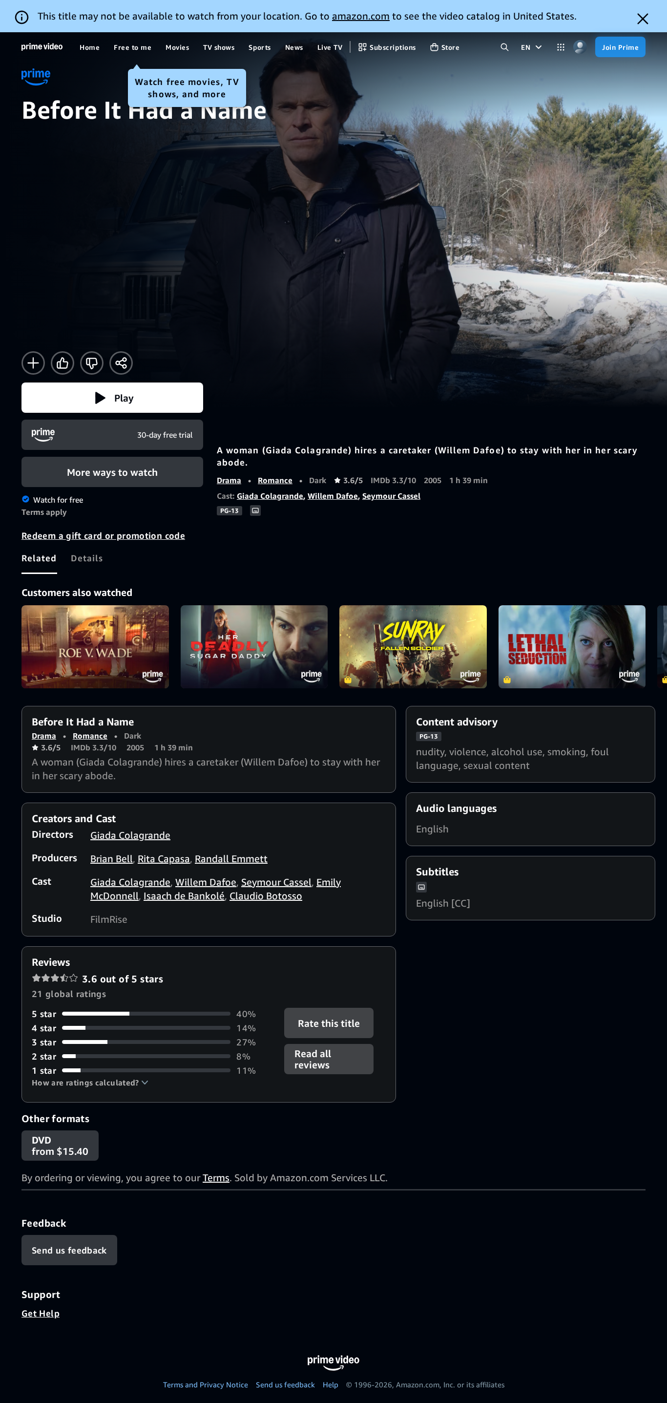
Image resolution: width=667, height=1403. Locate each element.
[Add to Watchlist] (33, 363)
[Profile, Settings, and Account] (579, 47)
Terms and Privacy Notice (205, 1384)
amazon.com (361, 15)
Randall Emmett (231, 858)
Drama (229, 480)
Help (330, 1384)
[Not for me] (92, 363)
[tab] (39, 558)
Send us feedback (285, 1384)
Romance (275, 480)
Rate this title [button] (329, 1022)
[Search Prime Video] (504, 47)
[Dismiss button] (643, 18)
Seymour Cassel (391, 496)
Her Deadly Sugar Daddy (254, 646)
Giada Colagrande (270, 496)
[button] (112, 398)
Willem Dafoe (333, 496)
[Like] (62, 363)
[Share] (121, 363)
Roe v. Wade (95, 646)
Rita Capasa (164, 858)
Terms (216, 1177)
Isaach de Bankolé (184, 895)
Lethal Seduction (572, 646)
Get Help (40, 1313)
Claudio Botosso (265, 895)
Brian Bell (111, 858)
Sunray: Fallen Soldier (413, 646)
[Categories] (560, 47)
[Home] (42, 47)
